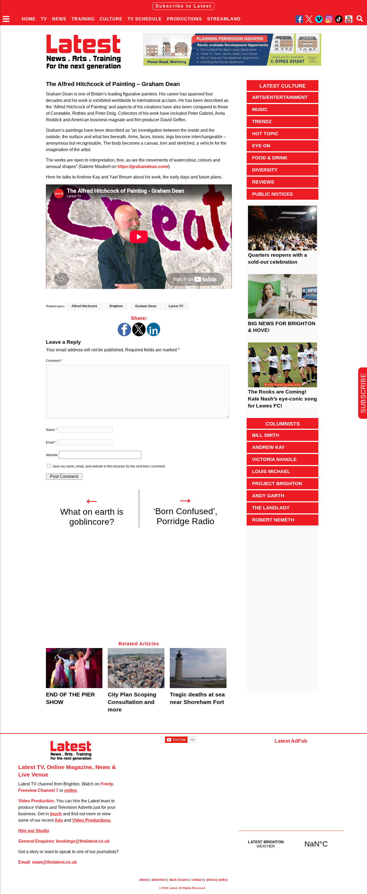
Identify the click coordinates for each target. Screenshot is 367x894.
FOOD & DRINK (269, 157)
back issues (178, 880)
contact (197, 880)
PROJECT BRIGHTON (277, 483)
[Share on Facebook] (124, 334)
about (143, 880)
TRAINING (83, 19)
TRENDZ (262, 121)
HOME (29, 19)
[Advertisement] (139, 587)
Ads (59, 820)
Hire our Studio (33, 830)
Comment (54, 361)
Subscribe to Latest (184, 6)
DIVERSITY (265, 170)
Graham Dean (145, 306)
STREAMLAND (224, 19)
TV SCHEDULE (145, 19)
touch (56, 813)
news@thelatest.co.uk (54, 862)
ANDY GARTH (268, 495)
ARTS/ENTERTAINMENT (280, 97)
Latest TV (176, 306)
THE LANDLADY (271, 507)
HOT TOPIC (265, 133)
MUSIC (260, 109)
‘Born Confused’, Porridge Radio (185, 516)
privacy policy (217, 880)
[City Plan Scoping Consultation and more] (136, 668)
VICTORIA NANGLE (274, 459)
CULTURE (111, 19)
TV (44, 19)
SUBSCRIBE (363, 393)
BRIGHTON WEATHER (291, 844)
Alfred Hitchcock (84, 306)
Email (51, 442)
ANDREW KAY (268, 447)
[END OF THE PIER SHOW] (74, 668)
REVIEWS (263, 182)
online (70, 790)
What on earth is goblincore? (91, 517)
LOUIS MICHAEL (271, 471)
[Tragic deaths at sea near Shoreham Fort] (198, 668)
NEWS (59, 19)
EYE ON (261, 145)
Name (51, 430)
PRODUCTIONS (184, 19)
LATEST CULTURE (283, 86)
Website (52, 455)
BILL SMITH (265, 435)
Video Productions (91, 820)
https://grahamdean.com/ (142, 166)
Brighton (116, 306)
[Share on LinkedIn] (153, 334)
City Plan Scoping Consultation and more (132, 702)
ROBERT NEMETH (273, 520)
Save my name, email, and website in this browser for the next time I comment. (109, 466)
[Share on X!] (139, 334)
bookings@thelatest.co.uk (83, 841)
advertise (158, 880)
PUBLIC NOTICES (272, 194)
